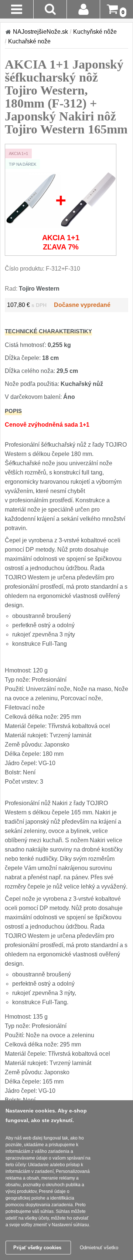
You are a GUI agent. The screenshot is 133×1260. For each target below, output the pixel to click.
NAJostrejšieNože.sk (40, 32)
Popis (13, 411)
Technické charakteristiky (48, 331)
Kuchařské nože (29, 41)
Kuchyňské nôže (95, 32)
